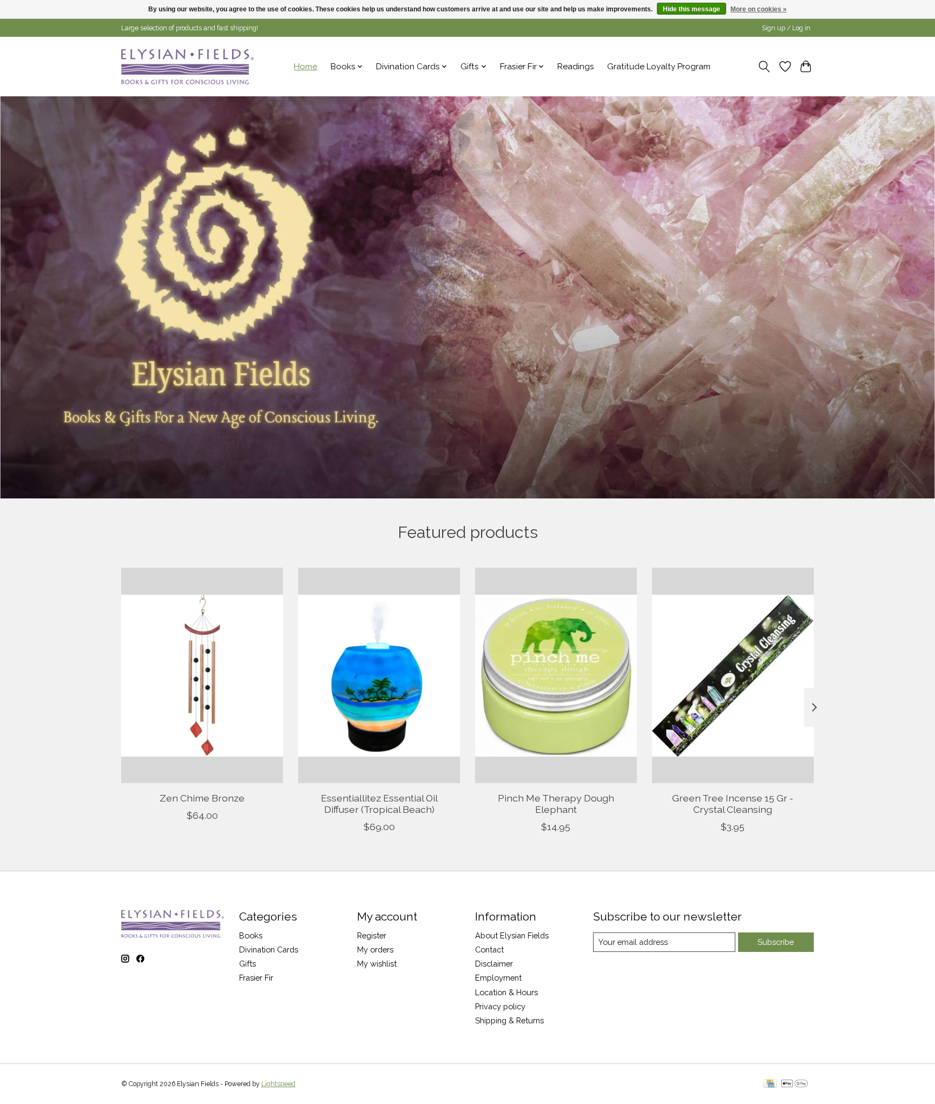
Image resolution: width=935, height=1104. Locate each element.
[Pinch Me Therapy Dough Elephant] (556, 675)
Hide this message (691, 9)
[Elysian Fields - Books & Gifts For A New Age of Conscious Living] (187, 66)
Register (371, 935)
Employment (498, 977)
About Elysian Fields (512, 935)
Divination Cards (268, 949)
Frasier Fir (256, 977)
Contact (489, 949)
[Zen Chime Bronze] (202, 675)
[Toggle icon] (764, 66)
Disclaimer (494, 963)
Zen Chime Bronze (202, 797)
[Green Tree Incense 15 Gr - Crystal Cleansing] (733, 675)
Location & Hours (506, 992)
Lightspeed (278, 1084)
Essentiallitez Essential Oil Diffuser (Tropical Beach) (379, 803)
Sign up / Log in (786, 28)
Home (305, 66)
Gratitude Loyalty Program (658, 66)
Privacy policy (500, 1006)
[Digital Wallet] (794, 1084)
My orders (375, 949)
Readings (575, 66)
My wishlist (377, 963)
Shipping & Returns (509, 1020)
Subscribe (776, 942)
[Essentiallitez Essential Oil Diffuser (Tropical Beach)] (379, 675)
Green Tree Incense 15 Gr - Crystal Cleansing (732, 803)
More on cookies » (758, 9)
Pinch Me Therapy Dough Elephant (556, 803)
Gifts (247, 963)
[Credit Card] (770, 1084)
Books (250, 935)
